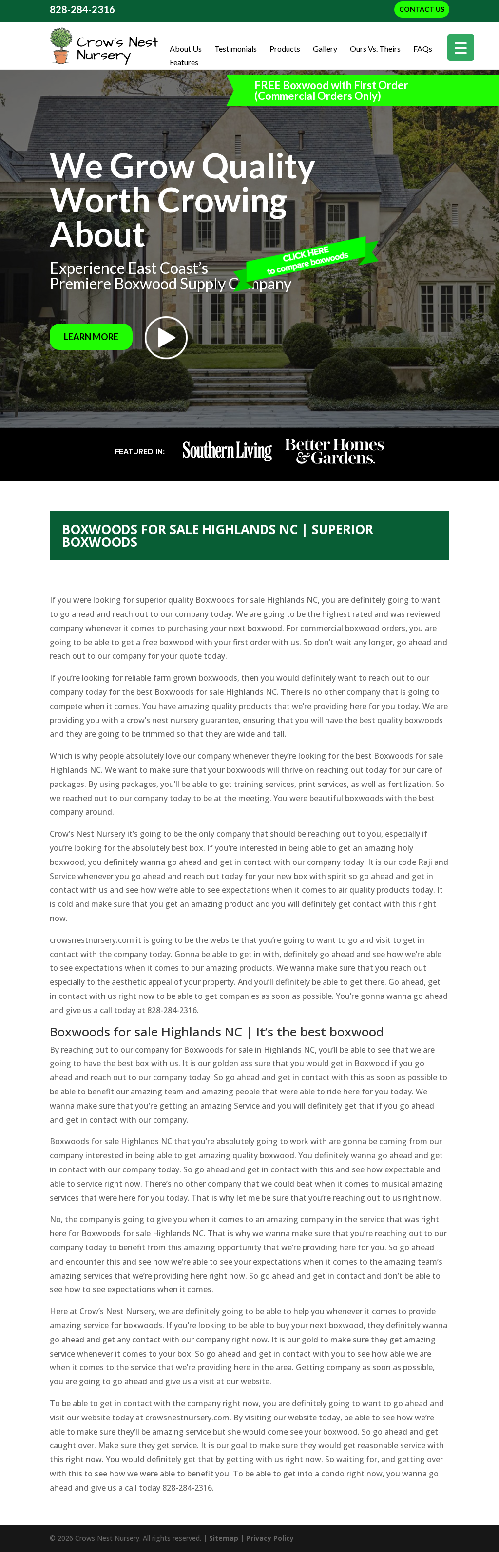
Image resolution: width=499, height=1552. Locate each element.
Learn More (91, 336)
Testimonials (235, 48)
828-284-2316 (82, 9)
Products (284, 48)
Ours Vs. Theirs (375, 48)
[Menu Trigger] (460, 47)
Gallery (325, 48)
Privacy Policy (270, 1538)
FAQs (422, 48)
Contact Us (421, 9)
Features (184, 62)
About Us (186, 48)
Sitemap (223, 1538)
